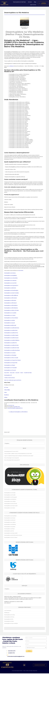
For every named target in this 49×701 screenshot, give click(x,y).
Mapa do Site (35, 670)
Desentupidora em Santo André (10, 533)
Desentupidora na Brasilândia (10, 275)
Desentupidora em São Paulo (19, 1)
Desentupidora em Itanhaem (10, 499)
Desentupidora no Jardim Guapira (11, 335)
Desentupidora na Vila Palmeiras (11, 307)
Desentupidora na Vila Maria (10, 300)
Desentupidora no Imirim (9, 320)
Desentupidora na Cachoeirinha (11, 278)
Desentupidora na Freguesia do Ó (11, 285)
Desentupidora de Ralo (9, 621)
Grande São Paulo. (28, 372)
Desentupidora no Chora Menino (11, 317)
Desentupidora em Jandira (9, 526)
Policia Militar (7, 389)
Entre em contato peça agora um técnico (12, 380)
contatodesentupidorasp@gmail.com (14, 408)
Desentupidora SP (8, 375)
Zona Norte (20, 270)
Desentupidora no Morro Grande (11, 357)
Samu (5, 392)
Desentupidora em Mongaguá (10, 497)
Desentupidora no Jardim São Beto (11, 345)
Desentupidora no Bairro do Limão (11, 310)
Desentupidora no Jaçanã (9, 322)
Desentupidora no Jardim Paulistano (11, 340)
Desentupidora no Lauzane (10, 352)
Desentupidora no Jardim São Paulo (11, 347)
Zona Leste (12, 372)
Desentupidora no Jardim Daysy (10, 330)
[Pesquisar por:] (24, 443)
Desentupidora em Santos (9, 507)
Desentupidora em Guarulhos (10, 515)
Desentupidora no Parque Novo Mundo (12, 360)
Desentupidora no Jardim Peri (10, 342)
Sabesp (5, 397)
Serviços (30, 1)
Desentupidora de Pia (8, 619)
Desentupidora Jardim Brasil (10, 325)
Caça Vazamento (7, 610)
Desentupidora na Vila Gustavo (10, 297)
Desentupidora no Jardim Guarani (11, 337)
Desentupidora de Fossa (9, 616)
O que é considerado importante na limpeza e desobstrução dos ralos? (18, 455)
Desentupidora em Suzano (9, 517)
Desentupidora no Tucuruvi (10, 370)
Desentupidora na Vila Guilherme (11, 295)
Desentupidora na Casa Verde (10, 283)
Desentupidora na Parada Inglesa (11, 290)
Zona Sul (17, 372)
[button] (24, 665)
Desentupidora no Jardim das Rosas (11, 327)
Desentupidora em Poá (9, 530)
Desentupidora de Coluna (9, 614)
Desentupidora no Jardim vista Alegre (12, 350)
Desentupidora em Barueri (9, 520)
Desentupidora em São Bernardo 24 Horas (13, 535)
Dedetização (6, 612)
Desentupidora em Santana (10, 273)
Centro (21, 372)
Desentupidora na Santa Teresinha (11, 292)
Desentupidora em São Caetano (10, 537)
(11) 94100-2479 (16, 406)
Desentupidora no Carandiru (10, 312)
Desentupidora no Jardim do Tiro (11, 332)
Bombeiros (6, 394)
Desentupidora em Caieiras (9, 522)
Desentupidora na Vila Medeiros (11, 305)
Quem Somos (33, 4)
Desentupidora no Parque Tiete (10, 362)
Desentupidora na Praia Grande (10, 505)
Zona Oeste (6, 372)
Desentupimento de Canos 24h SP (11, 451)
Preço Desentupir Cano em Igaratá (11, 457)
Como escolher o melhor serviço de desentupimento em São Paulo (18, 453)
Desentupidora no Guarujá (9, 492)
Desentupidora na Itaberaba (10, 287)
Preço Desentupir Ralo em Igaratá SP (12, 460)
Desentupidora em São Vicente (10, 503)
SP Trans (6, 387)
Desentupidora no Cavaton (9, 315)
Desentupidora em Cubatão (10, 501)
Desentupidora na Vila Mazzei (10, 302)
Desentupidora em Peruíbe (9, 494)
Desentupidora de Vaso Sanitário (11, 623)
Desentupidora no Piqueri (9, 365)
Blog (35, 1)
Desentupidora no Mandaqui (10, 355)
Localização (11, 66)
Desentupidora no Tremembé (10, 367)
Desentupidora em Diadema (10, 524)
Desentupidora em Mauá (9, 528)
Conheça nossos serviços (9, 377)
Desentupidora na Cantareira (10, 280)
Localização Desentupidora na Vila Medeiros (18, 411)
